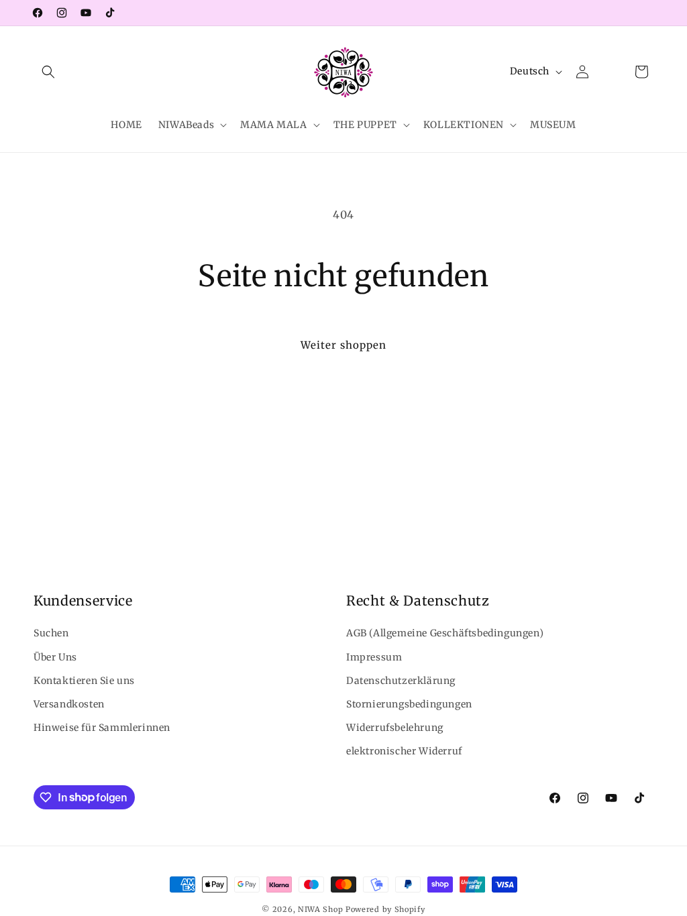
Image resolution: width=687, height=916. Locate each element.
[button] (48, 72)
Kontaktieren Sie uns (84, 681)
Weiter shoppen (343, 345)
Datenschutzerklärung (401, 681)
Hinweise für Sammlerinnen (102, 728)
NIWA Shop (320, 909)
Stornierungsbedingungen (409, 704)
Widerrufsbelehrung (394, 728)
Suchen (51, 633)
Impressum (374, 657)
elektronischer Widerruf (404, 751)
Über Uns (55, 657)
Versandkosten (69, 704)
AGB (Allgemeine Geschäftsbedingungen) (444, 633)
